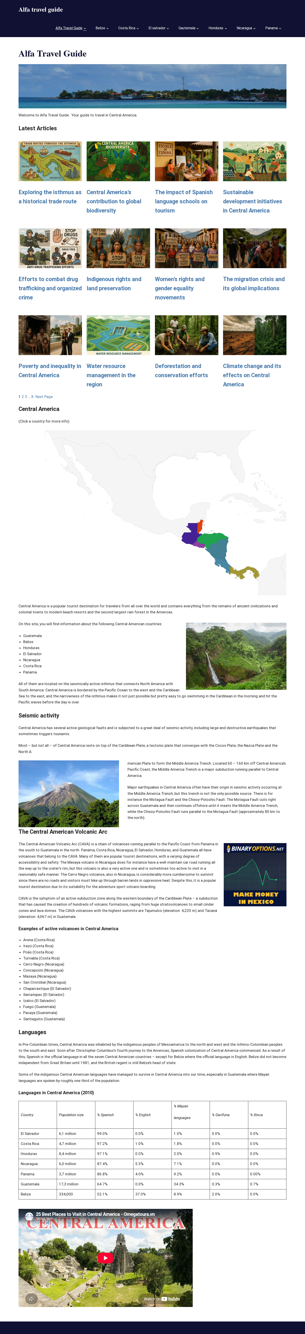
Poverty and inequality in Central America (50, 371)
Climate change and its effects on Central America (252, 375)
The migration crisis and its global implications (254, 284)
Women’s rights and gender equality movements (180, 288)
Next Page (44, 396)
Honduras (216, 28)
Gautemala (187, 28)
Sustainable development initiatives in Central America (252, 201)
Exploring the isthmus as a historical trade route (50, 197)
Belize (100, 28)
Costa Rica (126, 28)
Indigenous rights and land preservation (114, 284)
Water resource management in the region (111, 375)
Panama (271, 28)
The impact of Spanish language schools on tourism (184, 201)
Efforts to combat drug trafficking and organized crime (50, 288)
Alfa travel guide (41, 9)
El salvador (156, 28)
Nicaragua (244, 28)
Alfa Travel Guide (69, 28)
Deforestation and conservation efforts (181, 371)
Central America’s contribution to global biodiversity (114, 201)
